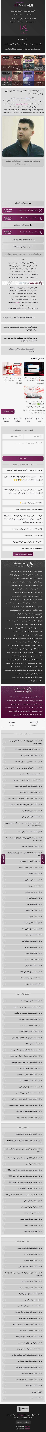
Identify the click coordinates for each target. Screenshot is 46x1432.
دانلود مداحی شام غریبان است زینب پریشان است (25, 1158)
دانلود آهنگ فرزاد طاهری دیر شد (30, 1019)
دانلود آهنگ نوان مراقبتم (33, 1260)
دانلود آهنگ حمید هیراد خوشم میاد (29, 1111)
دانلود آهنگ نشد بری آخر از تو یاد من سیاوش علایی (24, 798)
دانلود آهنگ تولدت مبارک (33, 880)
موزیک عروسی (37, 1392)
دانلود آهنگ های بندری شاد (32, 929)
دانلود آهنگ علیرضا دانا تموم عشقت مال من (26, 1355)
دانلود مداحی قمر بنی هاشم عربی (30, 1188)
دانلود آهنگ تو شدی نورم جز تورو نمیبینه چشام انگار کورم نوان (23, 1274)
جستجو (24, 33)
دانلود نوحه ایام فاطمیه (33, 892)
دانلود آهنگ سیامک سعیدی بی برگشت (28, 1013)
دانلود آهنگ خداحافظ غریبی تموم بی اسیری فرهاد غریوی (24, 854)
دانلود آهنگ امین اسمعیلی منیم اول (29, 1367)
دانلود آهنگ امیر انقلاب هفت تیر (30, 792)
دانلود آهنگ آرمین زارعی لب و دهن (29, 1074)
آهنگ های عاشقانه (6, 420)
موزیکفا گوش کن (7, 411)
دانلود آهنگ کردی (35, 886)
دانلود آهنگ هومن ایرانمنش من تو (29, 1349)
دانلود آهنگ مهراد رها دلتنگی (31, 1373)
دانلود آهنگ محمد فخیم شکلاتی (30, 1330)
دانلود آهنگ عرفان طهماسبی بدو (30, 1080)
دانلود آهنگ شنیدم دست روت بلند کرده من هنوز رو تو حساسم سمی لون (23, 824)
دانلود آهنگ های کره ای (33, 947)
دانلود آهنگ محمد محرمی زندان (31, 1025)
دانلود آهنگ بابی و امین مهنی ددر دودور (27, 1007)
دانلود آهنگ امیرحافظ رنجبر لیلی (30, 1318)
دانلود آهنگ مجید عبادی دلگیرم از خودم (27, 1324)
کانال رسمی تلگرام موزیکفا (23, 247)
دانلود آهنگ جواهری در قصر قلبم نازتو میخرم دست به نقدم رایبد (24, 839)
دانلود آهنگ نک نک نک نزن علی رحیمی (28, 786)
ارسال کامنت (23, 458)
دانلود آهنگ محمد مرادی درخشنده (30, 832)
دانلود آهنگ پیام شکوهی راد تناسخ (29, 1093)
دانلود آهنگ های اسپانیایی (32, 941)
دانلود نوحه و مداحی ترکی (33, 1201)
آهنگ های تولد (28, 420)
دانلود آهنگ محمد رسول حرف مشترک (29, 1379)
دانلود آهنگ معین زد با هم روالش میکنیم (27, 1062)
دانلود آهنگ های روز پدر (33, 984)
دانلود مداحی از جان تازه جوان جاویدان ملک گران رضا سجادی (24, 1150)
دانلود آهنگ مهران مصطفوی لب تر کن (28, 749)
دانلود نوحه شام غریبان (33, 1164)
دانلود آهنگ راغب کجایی (33, 1300)
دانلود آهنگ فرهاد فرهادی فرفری (30, 1266)
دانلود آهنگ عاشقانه (34, 898)
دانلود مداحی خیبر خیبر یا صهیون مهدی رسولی (25, 1105)
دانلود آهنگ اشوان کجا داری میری (30, 1248)
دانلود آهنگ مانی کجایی (33, 1254)
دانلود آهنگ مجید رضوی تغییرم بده (29, 1068)
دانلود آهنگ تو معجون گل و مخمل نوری (27, 780)
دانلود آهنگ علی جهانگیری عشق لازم (29, 1336)
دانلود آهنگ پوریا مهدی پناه (31, 811)
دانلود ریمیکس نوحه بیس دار (31, 1207)
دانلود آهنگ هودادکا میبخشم (31, 774)
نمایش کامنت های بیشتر (23, 554)
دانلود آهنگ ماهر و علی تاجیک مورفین (28, 1312)
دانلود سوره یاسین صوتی (33, 1231)
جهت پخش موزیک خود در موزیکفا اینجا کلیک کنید (23, 49)
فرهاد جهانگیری (21, 104)
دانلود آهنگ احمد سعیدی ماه (31, 1281)
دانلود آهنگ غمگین (35, 873)
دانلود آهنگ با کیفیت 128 (29, 218)
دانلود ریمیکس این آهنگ (29, 232)
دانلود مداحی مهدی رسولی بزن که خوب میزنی (26, 1056)
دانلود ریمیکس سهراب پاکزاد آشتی (29, 1343)
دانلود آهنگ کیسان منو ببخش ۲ (30, 1294)
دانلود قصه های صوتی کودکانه (31, 978)
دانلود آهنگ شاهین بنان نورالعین (30, 1306)
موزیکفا (23, 5)
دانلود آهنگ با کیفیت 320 (28, 210)
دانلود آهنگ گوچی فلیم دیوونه (30, 867)
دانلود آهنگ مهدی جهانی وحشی (30, 1287)
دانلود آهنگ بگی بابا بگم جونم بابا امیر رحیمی (25, 804)
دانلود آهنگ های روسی (33, 953)
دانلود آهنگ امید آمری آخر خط (31, 755)
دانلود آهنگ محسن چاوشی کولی (30, 1087)
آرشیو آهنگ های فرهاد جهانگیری (23, 239)
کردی (17, 302)
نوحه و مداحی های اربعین (33, 1213)
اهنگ (23, 101)
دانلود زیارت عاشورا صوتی (33, 1225)
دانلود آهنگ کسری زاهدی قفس (30, 1031)
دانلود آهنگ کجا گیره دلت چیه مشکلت (28, 761)
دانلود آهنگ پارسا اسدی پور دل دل (29, 1361)
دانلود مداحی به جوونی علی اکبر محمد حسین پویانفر (23, 1194)
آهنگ (30, 94)
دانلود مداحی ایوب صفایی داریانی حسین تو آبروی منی (24, 1141)
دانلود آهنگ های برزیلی (33, 965)
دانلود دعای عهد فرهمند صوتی (31, 1219)
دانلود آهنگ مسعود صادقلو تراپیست (29, 1117)
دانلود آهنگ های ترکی (34, 904)
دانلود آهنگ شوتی (35, 916)
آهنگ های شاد (39, 420)
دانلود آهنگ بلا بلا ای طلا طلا (32, 846)
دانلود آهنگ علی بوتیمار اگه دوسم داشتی (27, 1037)
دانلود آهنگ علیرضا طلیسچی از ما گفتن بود (26, 1050)
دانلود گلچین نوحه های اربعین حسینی (28, 1134)
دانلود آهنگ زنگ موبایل (33, 910)
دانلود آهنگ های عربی (34, 935)
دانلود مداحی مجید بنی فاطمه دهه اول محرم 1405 (24, 1170)
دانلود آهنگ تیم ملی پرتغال (32, 817)
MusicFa (21, 39)
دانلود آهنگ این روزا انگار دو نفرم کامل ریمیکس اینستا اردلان (24, 742)
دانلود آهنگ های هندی (33, 959)
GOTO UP (25, 1409)
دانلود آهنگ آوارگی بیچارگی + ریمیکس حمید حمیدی (23, 768)
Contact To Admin (23, 1422)
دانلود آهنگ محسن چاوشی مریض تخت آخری (26, 1099)
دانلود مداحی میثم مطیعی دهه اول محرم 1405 (25, 1182)
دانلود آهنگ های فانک (34, 1044)
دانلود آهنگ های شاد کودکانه (31, 972)
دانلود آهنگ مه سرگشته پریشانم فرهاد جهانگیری (22, 91)
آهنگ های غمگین (17, 420)
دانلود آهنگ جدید (35, 1398)
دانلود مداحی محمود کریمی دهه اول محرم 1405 (25, 1176)
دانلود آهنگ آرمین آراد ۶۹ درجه (31, 861)
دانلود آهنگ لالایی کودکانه (32, 923)
